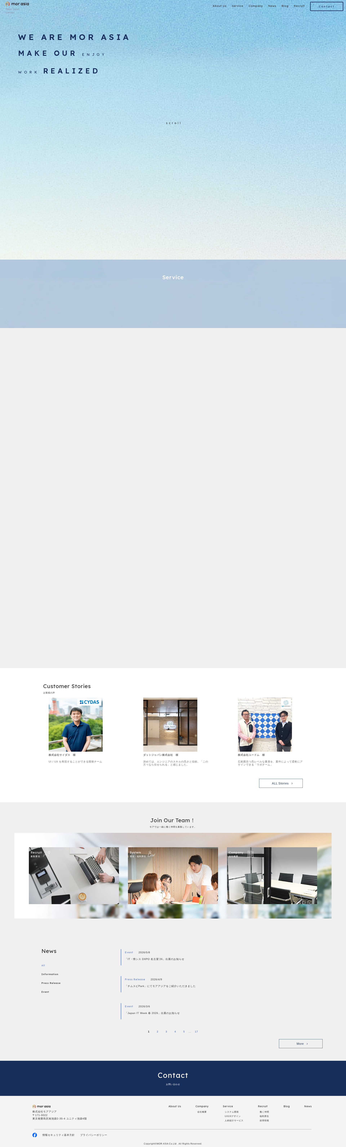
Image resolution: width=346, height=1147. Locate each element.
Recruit (299, 6)
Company (256, 6)
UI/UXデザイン (233, 1116)
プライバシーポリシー (93, 1135)
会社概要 (202, 1112)
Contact (327, 6)
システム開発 (232, 1112)
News (272, 6)
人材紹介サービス (234, 1120)
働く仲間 (264, 1112)
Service (237, 6)
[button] (258, 407)
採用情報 (264, 1120)
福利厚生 (264, 1116)
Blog (285, 6)
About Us (220, 6)
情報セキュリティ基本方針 (58, 1135)
